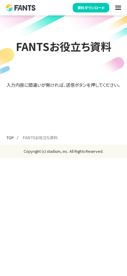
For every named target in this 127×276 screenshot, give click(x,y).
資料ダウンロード (91, 7)
